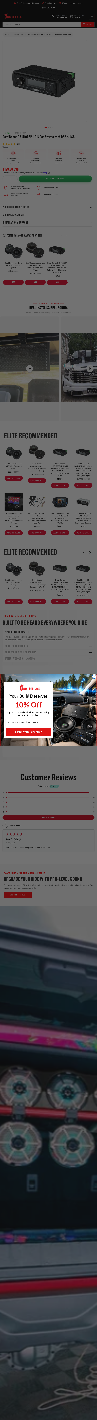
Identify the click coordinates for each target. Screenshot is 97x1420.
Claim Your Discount (28, 732)
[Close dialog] (94, 677)
